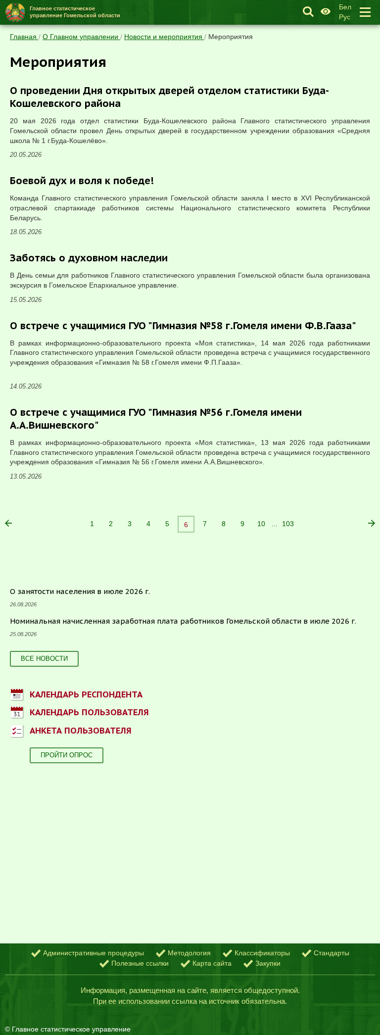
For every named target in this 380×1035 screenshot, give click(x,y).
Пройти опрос (67, 755)
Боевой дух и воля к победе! (82, 180)
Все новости (44, 658)
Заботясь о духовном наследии (89, 257)
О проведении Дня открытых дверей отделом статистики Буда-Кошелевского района (169, 97)
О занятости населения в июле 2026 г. (80, 591)
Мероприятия (230, 37)
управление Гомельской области (75, 11)
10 (261, 524)
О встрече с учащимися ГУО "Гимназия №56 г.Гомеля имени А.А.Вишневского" (156, 419)
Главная (24, 37)
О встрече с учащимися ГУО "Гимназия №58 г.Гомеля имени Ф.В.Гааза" (183, 325)
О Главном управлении (81, 37)
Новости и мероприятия (164, 37)
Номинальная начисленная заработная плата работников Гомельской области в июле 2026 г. (183, 621)
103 (288, 524)
